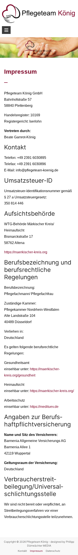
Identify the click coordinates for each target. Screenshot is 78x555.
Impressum (36, 550)
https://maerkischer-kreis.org (25, 252)
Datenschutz (53, 550)
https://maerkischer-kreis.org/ (52, 391)
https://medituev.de (44, 406)
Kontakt (22, 550)
